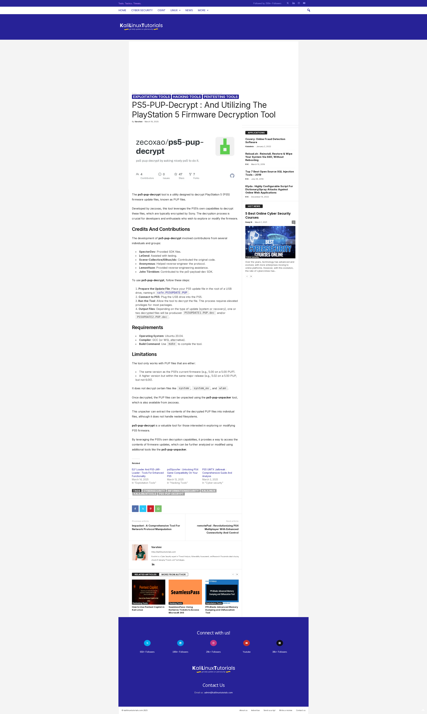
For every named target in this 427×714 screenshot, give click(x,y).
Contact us (300, 710)
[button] (308, 10)
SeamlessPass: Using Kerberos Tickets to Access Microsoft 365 (184, 610)
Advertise (255, 710)
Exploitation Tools (147, 93)
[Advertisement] (213, 64)
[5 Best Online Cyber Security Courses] (270, 242)
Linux (174, 10)
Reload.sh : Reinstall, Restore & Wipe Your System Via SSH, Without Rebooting (268, 157)
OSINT (161, 10)
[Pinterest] (150, 508)
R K (247, 164)
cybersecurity (154, 490)
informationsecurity (183, 490)
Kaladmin (249, 146)
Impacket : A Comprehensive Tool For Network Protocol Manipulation (156, 527)
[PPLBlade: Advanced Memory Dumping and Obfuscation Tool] (222, 592)
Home (122, 10)
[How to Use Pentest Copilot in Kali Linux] (148, 592)
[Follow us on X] (287, 3)
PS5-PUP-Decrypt (171, 493)
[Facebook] (135, 508)
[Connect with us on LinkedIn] (293, 3)
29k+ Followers (213, 652)
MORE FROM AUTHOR (173, 574)
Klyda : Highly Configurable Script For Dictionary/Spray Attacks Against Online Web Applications (269, 189)
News (189, 10)
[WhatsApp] (158, 508)
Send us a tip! (269, 710)
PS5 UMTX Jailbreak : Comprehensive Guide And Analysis (217, 473)
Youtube (247, 652)
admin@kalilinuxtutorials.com (218, 692)
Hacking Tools (187, 97)
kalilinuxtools (145, 493)
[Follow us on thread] (279, 643)
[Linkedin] (153, 564)
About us (243, 710)
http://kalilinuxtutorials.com (163, 552)
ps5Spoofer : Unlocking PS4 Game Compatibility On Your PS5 (182, 473)
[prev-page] (233, 574)
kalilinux (208, 490)
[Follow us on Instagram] (299, 3)
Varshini (138, 121)
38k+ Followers (279, 652)
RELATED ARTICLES (145, 574)
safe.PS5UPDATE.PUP (172, 292)
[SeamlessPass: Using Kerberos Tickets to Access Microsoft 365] (185, 592)
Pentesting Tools (221, 97)
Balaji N (248, 222)
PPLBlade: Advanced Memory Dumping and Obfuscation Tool (221, 610)
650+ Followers (147, 652)
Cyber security (142, 10)
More (201, 10)
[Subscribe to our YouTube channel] (304, 3)
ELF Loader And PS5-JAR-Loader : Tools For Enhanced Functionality (148, 473)
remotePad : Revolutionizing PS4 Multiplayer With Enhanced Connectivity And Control (218, 529)
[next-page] (237, 574)
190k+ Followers (180, 652)
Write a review (285, 710)
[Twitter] (143, 508)
